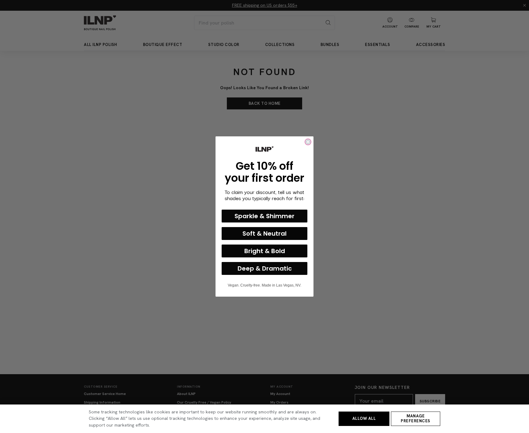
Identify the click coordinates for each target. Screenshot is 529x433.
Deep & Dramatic (265, 268)
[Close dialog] (308, 142)
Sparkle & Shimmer (264, 216)
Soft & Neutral (264, 233)
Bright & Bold (264, 251)
